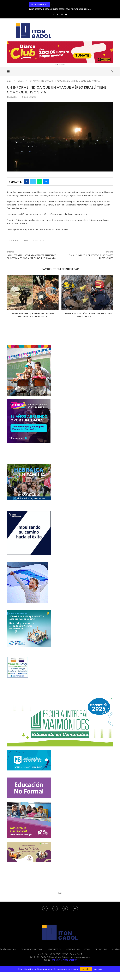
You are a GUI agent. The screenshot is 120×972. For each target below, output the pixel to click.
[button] (52, 4)
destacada (13, 240)
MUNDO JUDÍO (101, 949)
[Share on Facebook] (26, 181)
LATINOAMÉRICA (54, 949)
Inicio (9, 81)
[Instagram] (61, 14)
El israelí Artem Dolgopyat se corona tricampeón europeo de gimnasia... (63, 9)
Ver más (98, 969)
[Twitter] (58, 14)
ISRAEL (20, 81)
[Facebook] (53, 14)
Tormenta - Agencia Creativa (64, 959)
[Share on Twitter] (33, 181)
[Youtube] (66, 14)
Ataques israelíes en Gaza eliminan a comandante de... (87, 315)
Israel (25, 240)
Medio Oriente (39, 240)
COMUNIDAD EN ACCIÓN (31, 949)
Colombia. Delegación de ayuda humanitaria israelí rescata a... (32, 315)
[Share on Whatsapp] (39, 181)
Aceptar (86, 969)
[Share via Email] (46, 181)
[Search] (111, 71)
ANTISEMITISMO (73, 949)
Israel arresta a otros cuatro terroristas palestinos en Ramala (60, 4)
